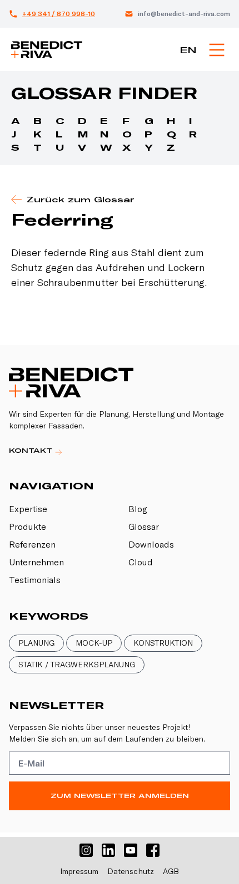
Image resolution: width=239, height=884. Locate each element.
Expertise (28, 508)
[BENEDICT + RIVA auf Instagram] (86, 850)
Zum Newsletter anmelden (120, 795)
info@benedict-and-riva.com (184, 13)
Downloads (151, 544)
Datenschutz (130, 871)
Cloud (140, 562)
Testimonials (35, 579)
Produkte (27, 526)
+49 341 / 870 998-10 (58, 13)
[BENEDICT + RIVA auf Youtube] (130, 850)
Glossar (143, 526)
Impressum (79, 871)
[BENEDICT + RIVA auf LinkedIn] (108, 850)
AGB (171, 871)
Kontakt (32, 450)
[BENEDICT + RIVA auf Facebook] (153, 850)
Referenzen (32, 544)
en (188, 49)
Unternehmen (36, 562)
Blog (137, 508)
